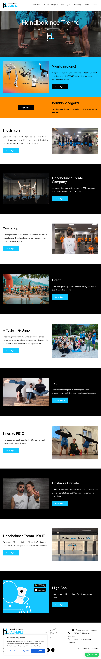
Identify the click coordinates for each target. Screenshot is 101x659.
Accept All (38, 651)
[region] (25, 644)
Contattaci (94, 648)
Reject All (26, 651)
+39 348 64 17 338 (78, 633)
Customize (13, 651)
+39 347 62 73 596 (78, 639)
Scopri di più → (60, 87)
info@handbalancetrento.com (86, 630)
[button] (92, 655)
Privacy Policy (83, 648)
